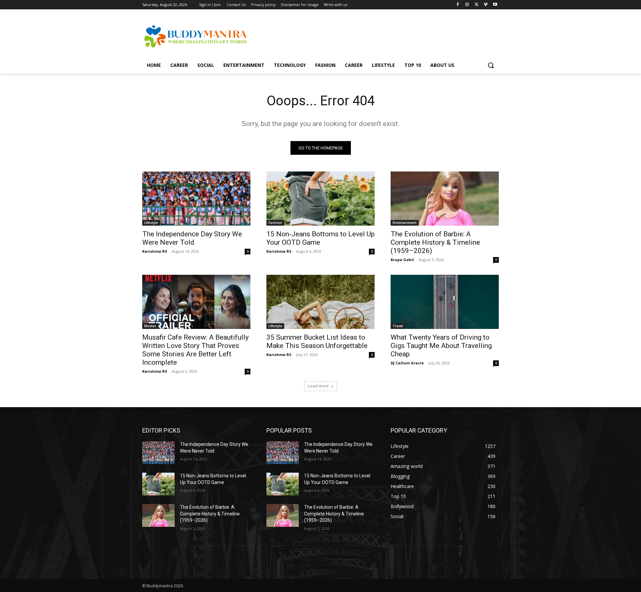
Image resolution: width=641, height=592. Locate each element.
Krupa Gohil (402, 259)
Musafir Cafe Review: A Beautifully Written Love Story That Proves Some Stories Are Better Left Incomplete (195, 349)
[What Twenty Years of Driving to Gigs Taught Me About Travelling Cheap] (445, 302)
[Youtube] (495, 5)
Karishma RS (154, 251)
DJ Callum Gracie (407, 362)
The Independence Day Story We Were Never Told (192, 238)
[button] (491, 65)
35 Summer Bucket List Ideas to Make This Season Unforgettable (317, 341)
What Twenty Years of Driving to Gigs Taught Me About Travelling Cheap (441, 345)
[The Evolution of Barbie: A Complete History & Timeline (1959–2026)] (445, 198)
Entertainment (405, 222)
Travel (398, 326)
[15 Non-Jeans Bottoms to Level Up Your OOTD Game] (320, 198)
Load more (318, 386)
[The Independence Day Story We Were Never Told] (196, 198)
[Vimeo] (485, 5)
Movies (150, 326)
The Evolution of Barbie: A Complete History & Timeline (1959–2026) (435, 242)
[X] (476, 5)
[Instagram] (467, 5)
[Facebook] (458, 5)
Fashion (275, 222)
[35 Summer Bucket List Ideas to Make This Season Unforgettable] (320, 302)
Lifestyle (151, 222)
